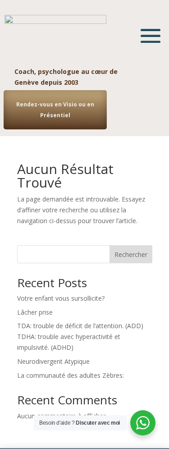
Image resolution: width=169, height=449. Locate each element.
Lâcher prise (35, 312)
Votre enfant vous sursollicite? (61, 298)
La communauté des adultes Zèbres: (70, 375)
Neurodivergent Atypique (53, 361)
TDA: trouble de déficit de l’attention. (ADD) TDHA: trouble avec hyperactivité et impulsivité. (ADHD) (80, 336)
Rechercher (130, 254)
